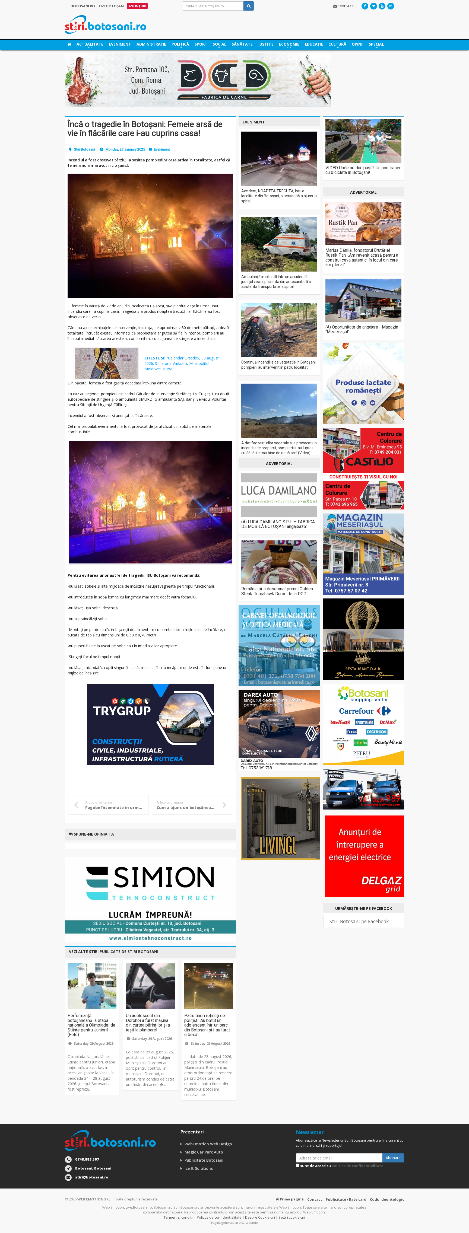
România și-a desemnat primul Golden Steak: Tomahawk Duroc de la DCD (277, 591)
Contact (314, 1199)
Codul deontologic (387, 1199)
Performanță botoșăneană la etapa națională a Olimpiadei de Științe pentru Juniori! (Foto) (91, 1025)
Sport (201, 44)
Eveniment (120, 44)
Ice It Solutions (199, 1168)
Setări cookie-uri (291, 1217)
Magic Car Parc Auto (204, 1152)
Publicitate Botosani (204, 1160)
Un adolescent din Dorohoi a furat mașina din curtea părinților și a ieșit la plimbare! (148, 1023)
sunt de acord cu (341, 1165)
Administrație (151, 44)
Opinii (357, 44)
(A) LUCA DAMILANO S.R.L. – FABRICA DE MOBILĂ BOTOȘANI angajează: (278, 524)
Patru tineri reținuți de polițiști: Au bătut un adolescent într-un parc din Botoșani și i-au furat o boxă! (207, 1025)
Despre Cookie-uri (260, 1217)
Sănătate (242, 44)
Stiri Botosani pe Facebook (359, 921)
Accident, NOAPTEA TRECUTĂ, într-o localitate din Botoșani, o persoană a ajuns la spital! (279, 196)
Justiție (266, 44)
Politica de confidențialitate (357, 1165)
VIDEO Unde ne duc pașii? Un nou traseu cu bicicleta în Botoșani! (363, 170)
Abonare (393, 1157)
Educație (314, 44)
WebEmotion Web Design (208, 1143)
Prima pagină (291, 1199)
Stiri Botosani (84, 149)
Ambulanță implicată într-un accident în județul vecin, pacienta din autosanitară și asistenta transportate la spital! (276, 282)
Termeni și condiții (178, 1217)
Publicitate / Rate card (346, 1199)
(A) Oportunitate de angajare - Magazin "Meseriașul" (361, 329)
